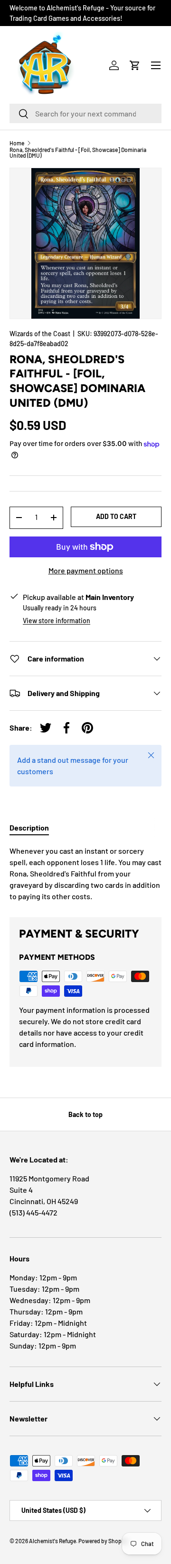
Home (17, 143)
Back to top (85, 1114)
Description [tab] (29, 827)
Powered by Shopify (103, 1540)
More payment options (85, 570)
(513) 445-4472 (33, 1212)
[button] (134, 65)
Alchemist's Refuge (52, 1540)
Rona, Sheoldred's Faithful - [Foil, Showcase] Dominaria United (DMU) (78, 152)
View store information (56, 621)
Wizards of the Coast (40, 334)
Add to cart (116, 516)
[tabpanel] (86, 873)
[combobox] (86, 113)
